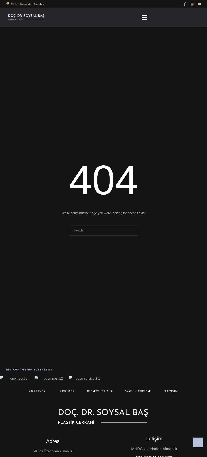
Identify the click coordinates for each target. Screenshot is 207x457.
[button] (184, 4)
